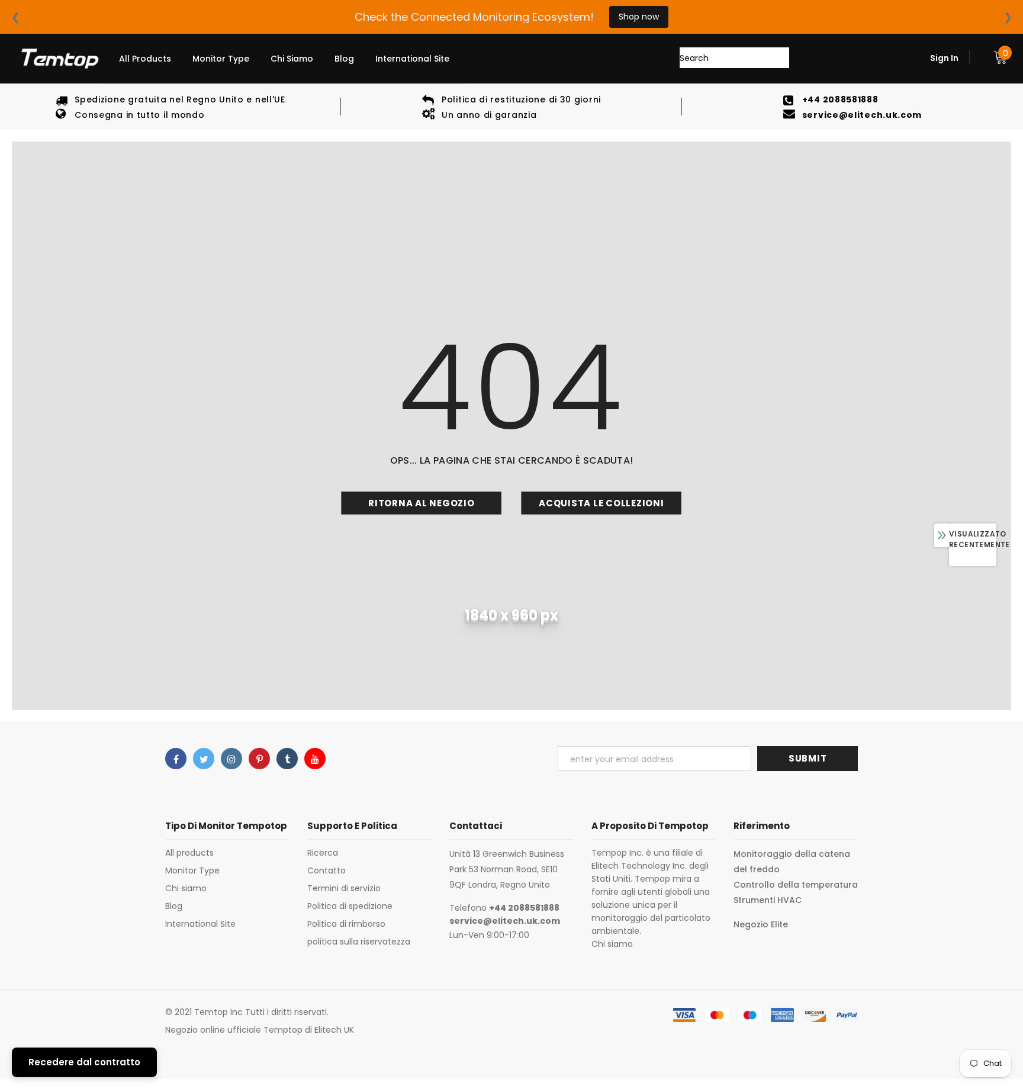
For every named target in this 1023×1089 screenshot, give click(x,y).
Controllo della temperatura (796, 885)
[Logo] (59, 58)
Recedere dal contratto (84, 1062)
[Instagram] (231, 758)
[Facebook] (175, 758)
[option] (170, 106)
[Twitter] (203, 758)
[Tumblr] (287, 758)
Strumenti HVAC (768, 900)
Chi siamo (612, 944)
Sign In (944, 58)
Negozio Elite (761, 924)
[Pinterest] (259, 758)
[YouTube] (315, 758)
